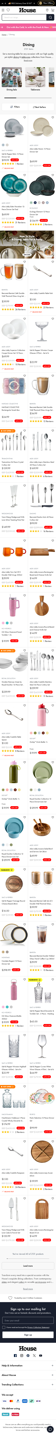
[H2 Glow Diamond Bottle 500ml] (14, 989)
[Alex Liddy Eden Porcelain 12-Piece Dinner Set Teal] (14, 185)
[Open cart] (52, 10)
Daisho (33, 514)
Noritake (6, 958)
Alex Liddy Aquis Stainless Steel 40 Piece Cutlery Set (42, 463)
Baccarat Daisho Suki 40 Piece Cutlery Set (41, 518)
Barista (5, 290)
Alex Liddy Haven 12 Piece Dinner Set (40, 150)
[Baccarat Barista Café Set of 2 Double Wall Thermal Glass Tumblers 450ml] (42, 879)
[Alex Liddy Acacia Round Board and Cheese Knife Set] (42, 605)
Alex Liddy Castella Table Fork (41, 293)
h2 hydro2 (6, 629)
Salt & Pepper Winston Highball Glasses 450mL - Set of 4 (14, 1068)
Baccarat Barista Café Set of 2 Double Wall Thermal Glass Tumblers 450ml (41, 902)
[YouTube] (40, 1355)
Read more (28, 60)
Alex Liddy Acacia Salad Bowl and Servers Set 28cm (41, 850)
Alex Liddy (34, 145)
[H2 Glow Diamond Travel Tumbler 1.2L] (14, 605)
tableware (25, 57)
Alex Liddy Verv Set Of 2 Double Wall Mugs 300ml (12, 573)
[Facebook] (15, 1355)
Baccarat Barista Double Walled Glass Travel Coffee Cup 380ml (42, 957)
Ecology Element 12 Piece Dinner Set (40, 213)
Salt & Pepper (7, 150)
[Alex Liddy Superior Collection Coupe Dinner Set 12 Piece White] (14, 329)
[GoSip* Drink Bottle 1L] (42, 715)
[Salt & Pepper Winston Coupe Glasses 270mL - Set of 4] (42, 329)
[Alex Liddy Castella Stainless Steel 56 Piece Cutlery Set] (42, 660)
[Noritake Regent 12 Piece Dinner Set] (14, 934)
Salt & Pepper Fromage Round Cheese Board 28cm (13, 902)
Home (4, 34)
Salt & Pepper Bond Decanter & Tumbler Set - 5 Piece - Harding (42, 1012)
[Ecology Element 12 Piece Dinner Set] (42, 185)
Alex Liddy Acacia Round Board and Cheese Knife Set (42, 628)
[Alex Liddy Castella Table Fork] (42, 272)
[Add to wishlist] (24, 117)
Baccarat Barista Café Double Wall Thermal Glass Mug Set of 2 (14, 295)
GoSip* (33, 739)
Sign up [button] (28, 1334)
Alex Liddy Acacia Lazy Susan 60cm (41, 1174)
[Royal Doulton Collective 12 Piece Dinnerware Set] (42, 772)
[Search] (50, 17)
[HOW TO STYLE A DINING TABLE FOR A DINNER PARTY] (28, 244)
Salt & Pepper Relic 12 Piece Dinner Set (12, 155)
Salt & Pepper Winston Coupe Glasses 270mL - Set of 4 (41, 351)
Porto (32, 1114)
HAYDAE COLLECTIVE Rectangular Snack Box (11, 408)
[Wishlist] (8, 10)
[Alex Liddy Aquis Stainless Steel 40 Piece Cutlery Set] (42, 440)
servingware (40, 1282)
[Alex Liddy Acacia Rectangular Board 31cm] (42, 1208)
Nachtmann (7, 1114)
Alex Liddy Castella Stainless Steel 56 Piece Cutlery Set (41, 683)
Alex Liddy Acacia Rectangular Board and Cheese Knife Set (41, 573)
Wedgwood (7, 514)
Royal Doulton (8, 678)
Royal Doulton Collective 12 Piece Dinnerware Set (40, 800)
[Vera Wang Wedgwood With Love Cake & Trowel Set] (14, 1208)
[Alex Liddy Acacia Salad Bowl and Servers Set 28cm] (42, 827)
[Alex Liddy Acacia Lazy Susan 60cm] (42, 1151)
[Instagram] (21, 1355)
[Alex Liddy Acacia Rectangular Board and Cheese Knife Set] (42, 550)
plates (4, 1282)
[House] (27, 10)
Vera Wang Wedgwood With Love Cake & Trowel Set (13, 1231)
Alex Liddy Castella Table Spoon (11, 738)
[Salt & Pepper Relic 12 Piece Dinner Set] (14, 127)
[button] (15, 107)
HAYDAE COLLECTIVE (10, 404)
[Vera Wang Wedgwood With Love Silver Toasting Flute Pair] (14, 495)
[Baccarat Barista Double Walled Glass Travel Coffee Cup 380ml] (42, 934)
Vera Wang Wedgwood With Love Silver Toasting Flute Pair (13, 518)
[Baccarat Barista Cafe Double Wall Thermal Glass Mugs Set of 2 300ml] (42, 386)
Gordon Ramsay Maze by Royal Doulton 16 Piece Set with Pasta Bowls (12, 683)
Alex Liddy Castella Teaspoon (13, 1173)
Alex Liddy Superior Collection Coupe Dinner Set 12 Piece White (13, 352)
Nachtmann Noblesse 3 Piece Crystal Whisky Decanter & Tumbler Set (13, 1119)
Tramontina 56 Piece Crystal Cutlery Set (12, 463)
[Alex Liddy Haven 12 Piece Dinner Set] (42, 127)
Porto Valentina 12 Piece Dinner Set (42, 1119)
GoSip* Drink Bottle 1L (39, 742)
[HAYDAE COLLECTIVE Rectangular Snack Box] (14, 386)
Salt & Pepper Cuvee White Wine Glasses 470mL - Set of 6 (42, 1068)
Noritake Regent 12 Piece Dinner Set (12, 962)
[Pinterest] (28, 1355)
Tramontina (7, 459)
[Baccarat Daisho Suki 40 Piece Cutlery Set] (42, 495)
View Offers (46, 3)
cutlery (21, 1282)
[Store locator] (47, 10)
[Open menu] (3, 10)
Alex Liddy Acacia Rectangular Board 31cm (41, 1231)
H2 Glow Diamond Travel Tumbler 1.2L (12, 633)
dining (16, 57)
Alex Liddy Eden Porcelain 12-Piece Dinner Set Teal (13, 208)
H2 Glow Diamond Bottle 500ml (11, 1017)
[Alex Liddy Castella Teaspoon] (14, 1151)
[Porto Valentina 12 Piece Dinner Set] (42, 1096)
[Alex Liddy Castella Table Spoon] (14, 715)
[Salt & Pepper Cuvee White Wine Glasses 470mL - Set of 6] (42, 1045)
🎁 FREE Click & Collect (34, 3)
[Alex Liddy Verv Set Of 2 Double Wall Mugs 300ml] (14, 550)
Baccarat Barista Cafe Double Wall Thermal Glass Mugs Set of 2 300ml (41, 409)
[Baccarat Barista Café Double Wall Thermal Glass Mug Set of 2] (14, 272)
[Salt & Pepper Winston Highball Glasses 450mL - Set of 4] (14, 1045)
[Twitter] (34, 1355)
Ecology (34, 208)
